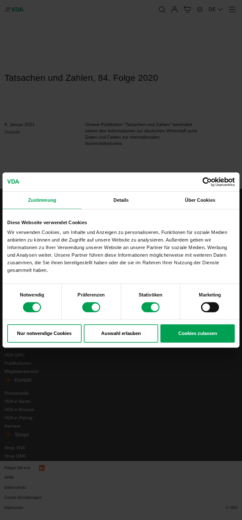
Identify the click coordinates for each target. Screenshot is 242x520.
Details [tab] (121, 200)
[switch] (91, 307)
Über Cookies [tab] (200, 200)
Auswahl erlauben (121, 333)
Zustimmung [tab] (42, 200)
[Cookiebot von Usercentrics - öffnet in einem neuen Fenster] (207, 182)
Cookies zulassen (197, 333)
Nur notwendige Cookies (44, 333)
